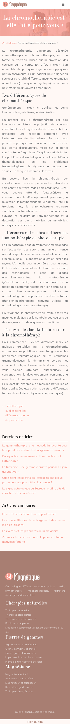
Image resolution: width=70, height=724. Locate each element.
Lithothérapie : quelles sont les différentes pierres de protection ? (17, 413)
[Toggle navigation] (63, 4)
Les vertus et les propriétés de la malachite (30, 531)
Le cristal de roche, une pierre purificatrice (29, 514)
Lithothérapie (11, 43)
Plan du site (35, 721)
